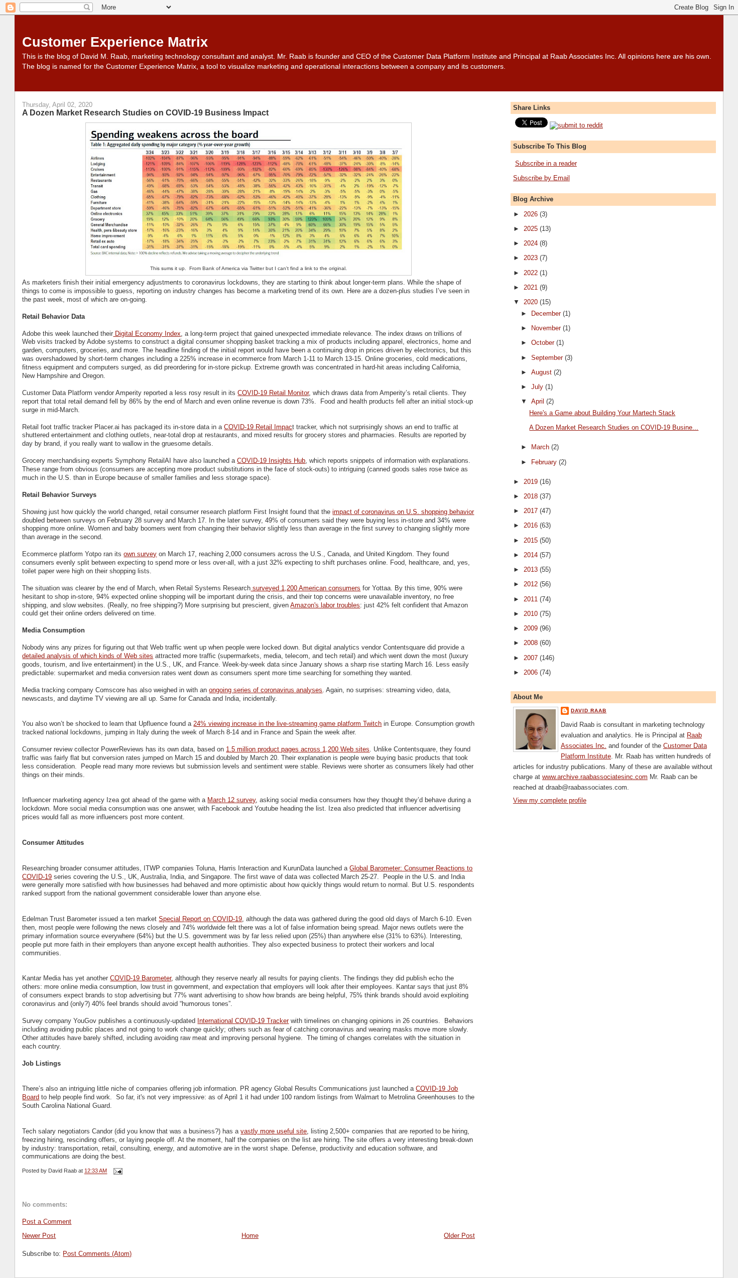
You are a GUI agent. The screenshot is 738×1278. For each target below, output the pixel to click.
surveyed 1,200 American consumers (305, 588)
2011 (532, 599)
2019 (532, 481)
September (548, 357)
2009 (532, 628)
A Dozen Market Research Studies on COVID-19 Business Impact (145, 112)
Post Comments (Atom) (97, 1253)
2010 (532, 613)
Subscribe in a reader (546, 163)
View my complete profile (549, 800)
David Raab (588, 710)
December (547, 313)
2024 (532, 243)
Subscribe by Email (541, 178)
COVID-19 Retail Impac (258, 427)
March (541, 447)
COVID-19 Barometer (140, 978)
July (538, 387)
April (538, 401)
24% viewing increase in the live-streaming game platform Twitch (287, 723)
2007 (532, 658)
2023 (532, 258)
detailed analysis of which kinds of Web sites (87, 656)
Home (250, 1235)
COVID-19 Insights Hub (271, 460)
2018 (532, 496)
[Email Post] (116, 1171)
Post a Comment (46, 1221)
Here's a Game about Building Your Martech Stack (602, 413)
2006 (532, 672)
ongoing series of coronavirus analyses (265, 690)
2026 (532, 214)
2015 (532, 540)
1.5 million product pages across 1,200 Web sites (298, 749)
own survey (140, 554)
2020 (532, 302)
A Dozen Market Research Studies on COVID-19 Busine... (613, 427)
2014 (532, 555)
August (542, 372)
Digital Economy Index (147, 333)
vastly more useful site (273, 1131)
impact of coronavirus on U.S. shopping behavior (403, 512)
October (543, 342)
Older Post (459, 1235)
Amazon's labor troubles (325, 605)
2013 (532, 569)
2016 (532, 525)
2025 (532, 228)
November (547, 328)
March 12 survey (231, 800)
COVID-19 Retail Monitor (273, 393)
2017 (532, 511)
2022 (532, 273)
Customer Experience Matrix (115, 42)
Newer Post (39, 1235)
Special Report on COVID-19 (200, 919)
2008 (532, 643)
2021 (532, 287)
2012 (532, 584)
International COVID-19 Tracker (243, 1021)
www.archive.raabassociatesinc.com (595, 777)
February (545, 462)
